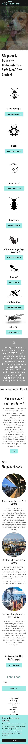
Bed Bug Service (14, 151)
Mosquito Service (14, 307)
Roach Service (14, 225)
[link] (10, 3)
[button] (24, 3)
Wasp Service (14, 332)
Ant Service (14, 282)
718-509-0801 (14, 44)
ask (14, 451)
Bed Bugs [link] (14, 701)
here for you (14, 665)
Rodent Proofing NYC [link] (14, 704)
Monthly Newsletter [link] (14, 708)
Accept (14, 740)
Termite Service (14, 114)
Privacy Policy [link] (14, 714)
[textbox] (14, 682)
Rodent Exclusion (14, 188)
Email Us (14, 688)
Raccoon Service (14, 257)
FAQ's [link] (14, 712)
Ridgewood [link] (14, 698)
